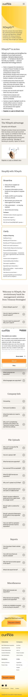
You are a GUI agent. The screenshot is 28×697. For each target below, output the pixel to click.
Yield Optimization (5, 655)
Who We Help (19, 665)
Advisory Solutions (5, 662)
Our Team (18, 647)
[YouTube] (3, 685)
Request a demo (8, 677)
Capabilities (18, 662)
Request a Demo (14, 623)
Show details (19, 356)
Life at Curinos (19, 655)
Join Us (18, 650)
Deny (14, 365)
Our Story (18, 645)
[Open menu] (23, 4)
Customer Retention (6, 652)
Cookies (17, 688)
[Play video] (14, 152)
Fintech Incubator (20, 652)
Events (17, 670)
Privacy (12, 688)
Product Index (4, 665)
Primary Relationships (6, 650)
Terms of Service (5, 688)
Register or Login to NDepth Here (11, 160)
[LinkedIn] (6, 685)
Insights (18, 667)
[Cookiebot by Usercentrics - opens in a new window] (19, 331)
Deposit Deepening (6, 647)
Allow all (14, 361)
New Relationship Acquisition (8, 645)
